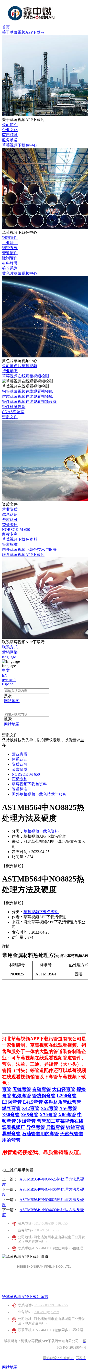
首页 (6, 27)
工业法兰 (10, 243)
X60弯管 (11, 1114)
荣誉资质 (10, 525)
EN (4, 675)
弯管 (6, 1089)
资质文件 (10, 417)
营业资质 (10, 509)
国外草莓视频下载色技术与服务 (29, 549)
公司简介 (10, 125)
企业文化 (10, 130)
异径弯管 (35, 1127)
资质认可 (10, 520)
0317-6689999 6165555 (51, 1223)
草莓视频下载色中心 (19, 145)
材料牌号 (10, 263)
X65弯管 (29, 1114)
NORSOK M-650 (16, 529)
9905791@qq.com (46, 1230)
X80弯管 (67, 1114)
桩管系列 (10, 268)
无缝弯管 (21, 1089)
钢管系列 (10, 248)
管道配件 (10, 253)
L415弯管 (33, 1102)
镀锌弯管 (75, 1127)
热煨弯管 (21, 1095)
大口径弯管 (63, 1089)
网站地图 (10, 1367)
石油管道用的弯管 (40, 1133)
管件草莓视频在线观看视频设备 (29, 402)
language (9, 657)
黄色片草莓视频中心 (19, 273)
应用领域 (10, 135)
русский (9, 680)
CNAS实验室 (13, 412)
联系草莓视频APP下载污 (23, 555)
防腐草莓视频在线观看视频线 (27, 396)
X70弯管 (48, 1114)
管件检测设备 (13, 407)
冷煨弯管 (26, 1121)
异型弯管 (55, 1127)
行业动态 (10, 371)
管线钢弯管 (43, 1095)
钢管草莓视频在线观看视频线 (27, 391)
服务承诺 (10, 140)
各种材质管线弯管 (62, 1102)
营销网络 (10, 652)
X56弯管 (68, 1108)
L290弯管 (67, 1095)
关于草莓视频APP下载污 (23, 32)
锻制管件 (10, 258)
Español (8, 684)
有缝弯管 (41, 1089)
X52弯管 (49, 1108)
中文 (6, 670)
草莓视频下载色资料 (19, 539)
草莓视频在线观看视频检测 (25, 376)
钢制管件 (10, 238)
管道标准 (10, 544)
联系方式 (10, 647)
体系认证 (10, 514)
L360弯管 (12, 1102)
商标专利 (10, 534)
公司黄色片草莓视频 (19, 366)
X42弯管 (30, 1108)
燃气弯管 (11, 1108)
